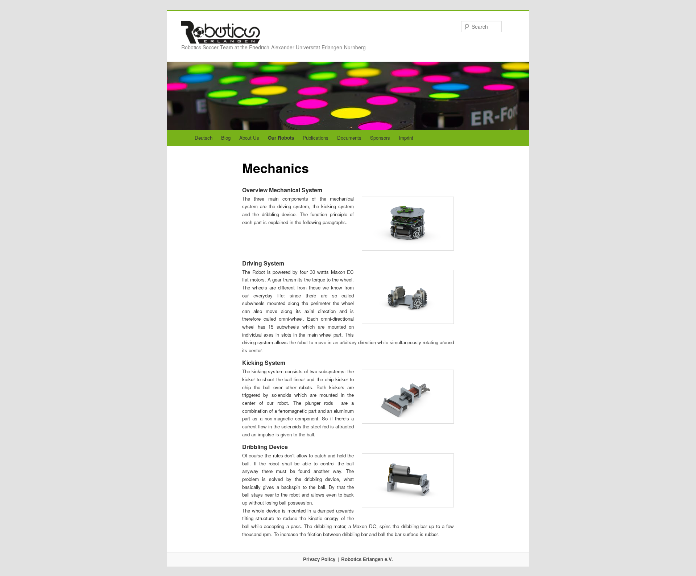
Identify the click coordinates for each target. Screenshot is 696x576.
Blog (226, 137)
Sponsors (380, 137)
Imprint (406, 137)
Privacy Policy (319, 559)
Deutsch (203, 137)
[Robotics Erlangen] (220, 36)
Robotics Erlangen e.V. (367, 559)
